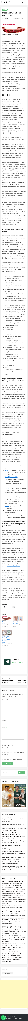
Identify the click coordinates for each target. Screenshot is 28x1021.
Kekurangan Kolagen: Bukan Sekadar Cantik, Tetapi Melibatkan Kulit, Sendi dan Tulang (13, 853)
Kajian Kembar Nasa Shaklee (17, 915)
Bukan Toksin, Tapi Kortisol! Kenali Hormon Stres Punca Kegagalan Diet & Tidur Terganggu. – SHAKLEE (12, 928)
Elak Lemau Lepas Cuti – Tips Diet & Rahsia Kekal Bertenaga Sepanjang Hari (13, 895)
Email (4, 727)
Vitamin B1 (8, 488)
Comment (5, 699)
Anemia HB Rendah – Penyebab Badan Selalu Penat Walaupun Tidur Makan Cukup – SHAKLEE (13, 883)
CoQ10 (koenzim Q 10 (11, 477)
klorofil (7, 470)
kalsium (7, 506)
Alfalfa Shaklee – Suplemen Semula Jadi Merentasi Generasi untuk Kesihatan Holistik (13, 921)
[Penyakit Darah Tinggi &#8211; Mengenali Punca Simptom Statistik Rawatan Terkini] (7, 632)
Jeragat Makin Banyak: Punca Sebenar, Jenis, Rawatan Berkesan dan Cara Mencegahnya (13, 819)
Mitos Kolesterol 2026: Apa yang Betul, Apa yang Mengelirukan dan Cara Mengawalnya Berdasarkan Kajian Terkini (13, 834)
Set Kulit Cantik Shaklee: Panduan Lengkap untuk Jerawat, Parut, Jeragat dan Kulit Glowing (14, 847)
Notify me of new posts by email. (13, 759)
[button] (3, 1017)
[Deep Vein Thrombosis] (18, 618)
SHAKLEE (5, 2)
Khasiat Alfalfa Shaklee (16, 907)
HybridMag (19, 1018)
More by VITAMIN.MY (17, 662)
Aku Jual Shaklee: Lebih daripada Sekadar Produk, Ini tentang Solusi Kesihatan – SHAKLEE (13, 953)
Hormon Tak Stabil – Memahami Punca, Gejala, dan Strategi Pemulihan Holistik (14, 931)
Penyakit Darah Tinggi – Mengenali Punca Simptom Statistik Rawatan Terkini (6, 639)
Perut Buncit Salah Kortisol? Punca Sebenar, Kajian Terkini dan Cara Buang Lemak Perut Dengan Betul (13, 840)
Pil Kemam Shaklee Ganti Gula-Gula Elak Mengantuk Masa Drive (12, 947)
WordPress (10, 1018)
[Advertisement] (14, 994)
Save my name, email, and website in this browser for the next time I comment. (14, 745)
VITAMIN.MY (7, 18)
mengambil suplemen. (13, 566)
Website (4, 735)
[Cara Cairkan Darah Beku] (7, 618)
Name (4, 720)
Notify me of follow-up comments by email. (13, 753)
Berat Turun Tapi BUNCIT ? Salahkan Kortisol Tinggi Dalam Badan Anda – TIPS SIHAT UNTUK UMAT (13, 937)
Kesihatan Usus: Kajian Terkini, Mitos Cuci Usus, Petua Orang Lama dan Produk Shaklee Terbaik (13, 868)
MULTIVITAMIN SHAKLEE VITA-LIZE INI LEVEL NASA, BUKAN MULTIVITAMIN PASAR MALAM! (13, 887)
